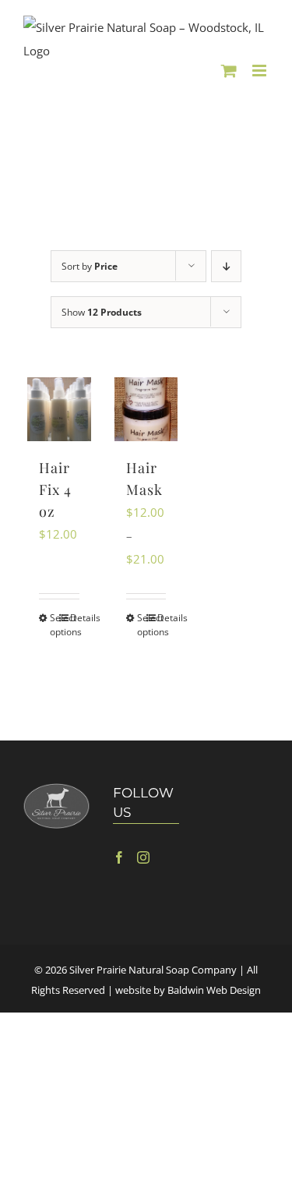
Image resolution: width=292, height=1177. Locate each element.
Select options (54, 624)
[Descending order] (226, 266)
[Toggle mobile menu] (260, 70)
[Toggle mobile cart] (229, 70)
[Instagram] (143, 857)
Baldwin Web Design (214, 990)
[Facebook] (119, 857)
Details (74, 617)
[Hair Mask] (146, 409)
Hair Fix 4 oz (55, 489)
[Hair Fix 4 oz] (59, 409)
